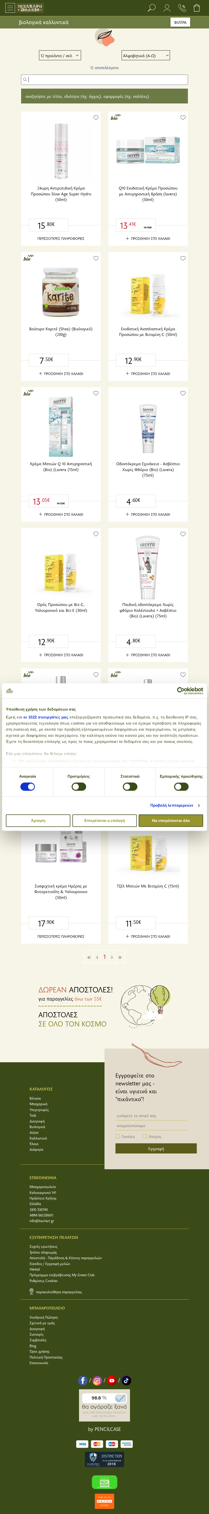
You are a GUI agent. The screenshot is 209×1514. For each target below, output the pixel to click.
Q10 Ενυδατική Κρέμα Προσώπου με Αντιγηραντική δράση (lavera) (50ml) (148, 193)
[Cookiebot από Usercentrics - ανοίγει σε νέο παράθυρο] (181, 691)
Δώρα (34, 1132)
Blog (33, 1345)
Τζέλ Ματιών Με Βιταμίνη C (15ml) (148, 885)
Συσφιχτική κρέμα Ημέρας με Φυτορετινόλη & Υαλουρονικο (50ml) (60, 891)
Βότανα (35, 1098)
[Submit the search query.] (25, 79)
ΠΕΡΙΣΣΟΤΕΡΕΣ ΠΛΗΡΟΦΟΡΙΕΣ (60, 238)
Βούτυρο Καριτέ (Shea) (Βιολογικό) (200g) (61, 331)
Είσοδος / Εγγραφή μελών (50, 1263)
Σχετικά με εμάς (42, 1322)
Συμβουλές (38, 1339)
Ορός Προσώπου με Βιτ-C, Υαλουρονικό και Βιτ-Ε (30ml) (61, 607)
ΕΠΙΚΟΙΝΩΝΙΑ (43, 1177)
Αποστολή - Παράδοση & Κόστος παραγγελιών (66, 1257)
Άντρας (155, 1136)
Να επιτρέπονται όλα (171, 820)
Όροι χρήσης (39, 1351)
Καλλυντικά (38, 1138)
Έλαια (34, 1143)
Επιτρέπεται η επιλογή (104, 820)
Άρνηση (38, 820)
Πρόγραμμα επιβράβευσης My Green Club (62, 1274)
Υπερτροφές (39, 1109)
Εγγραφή (156, 1148)
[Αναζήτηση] (151, 8)
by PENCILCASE (104, 1429)
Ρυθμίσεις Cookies (44, 1280)
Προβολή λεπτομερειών (171, 805)
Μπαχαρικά (38, 1103)
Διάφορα (36, 1149)
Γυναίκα (128, 1136)
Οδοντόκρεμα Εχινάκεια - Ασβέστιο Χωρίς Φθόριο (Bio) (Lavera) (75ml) (148, 469)
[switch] (79, 787)
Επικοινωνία (39, 1362)
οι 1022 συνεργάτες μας (45, 717)
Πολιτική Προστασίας (46, 1357)
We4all (35, 1269)
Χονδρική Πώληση (44, 1317)
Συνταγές (37, 1334)
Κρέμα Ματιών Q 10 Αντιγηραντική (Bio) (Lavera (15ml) (61, 466)
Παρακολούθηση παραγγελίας (58, 1291)
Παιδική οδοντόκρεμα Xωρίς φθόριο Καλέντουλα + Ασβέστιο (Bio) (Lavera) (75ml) (148, 609)
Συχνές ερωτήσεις (43, 1246)
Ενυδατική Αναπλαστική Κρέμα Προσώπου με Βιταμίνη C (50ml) (148, 331)
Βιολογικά (37, 1126)
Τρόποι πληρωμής (43, 1252)
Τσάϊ (33, 1115)
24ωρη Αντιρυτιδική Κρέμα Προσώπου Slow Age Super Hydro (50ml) (61, 193)
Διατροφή (37, 1121)
